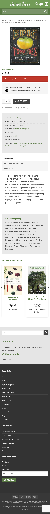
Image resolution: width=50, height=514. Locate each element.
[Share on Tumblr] (27, 108)
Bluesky (4, 465)
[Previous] (1, 292)
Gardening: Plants (40, 20)
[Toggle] (46, 384)
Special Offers (6, 396)
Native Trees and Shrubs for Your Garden (37, 298)
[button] (3, 4)
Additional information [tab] (13, 163)
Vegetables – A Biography (12, 298)
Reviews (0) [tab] (8, 168)
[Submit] (45, 11)
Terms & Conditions (8, 443)
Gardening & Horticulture (24, 20)
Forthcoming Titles (8, 392)
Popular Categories (8, 385)
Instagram (5, 469)
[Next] (48, 292)
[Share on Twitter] (21, 108)
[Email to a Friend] (24, 108)
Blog (3, 416)
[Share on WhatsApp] (16, 108)
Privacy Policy (6, 435)
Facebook (5, 462)
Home (4, 20)
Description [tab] (8, 158)
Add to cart (21, 101)
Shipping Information (8, 451)
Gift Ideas (5, 420)
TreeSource (5, 404)
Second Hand (6, 400)
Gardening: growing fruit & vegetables (14, 22)
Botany (4, 408)
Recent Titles (6, 388)
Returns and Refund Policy (10, 439)
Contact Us (5, 447)
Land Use (11, 20)
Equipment (5, 412)
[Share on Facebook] (19, 108)
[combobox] (25, 11)
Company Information (9, 431)
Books (4, 381)
